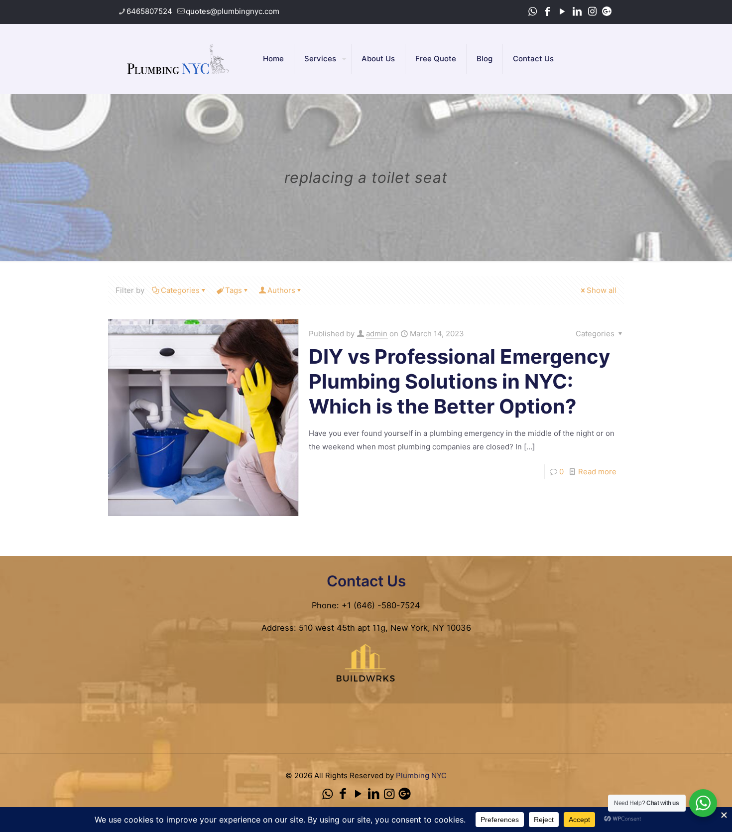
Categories (180, 290)
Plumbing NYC (421, 775)
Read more (597, 471)
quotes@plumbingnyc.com (232, 11)
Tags (233, 290)
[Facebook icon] (547, 11)
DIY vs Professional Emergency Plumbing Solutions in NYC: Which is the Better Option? (459, 381)
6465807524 (149, 11)
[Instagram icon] (592, 11)
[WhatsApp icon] (532, 11)
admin (376, 333)
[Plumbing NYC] (178, 59)
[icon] (607, 11)
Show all (601, 290)
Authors (281, 290)
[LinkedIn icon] (577, 11)
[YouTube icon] (562, 11)
